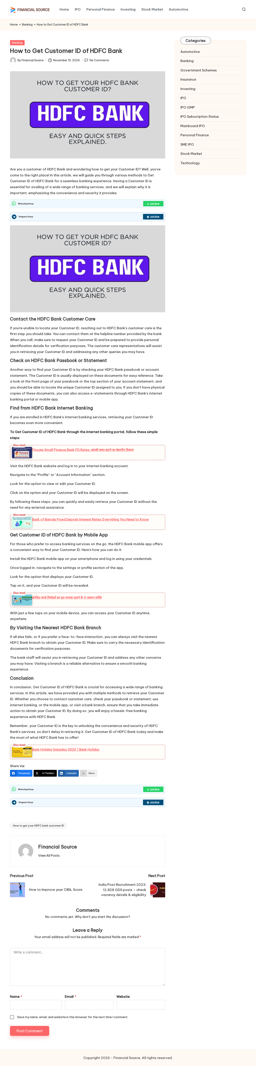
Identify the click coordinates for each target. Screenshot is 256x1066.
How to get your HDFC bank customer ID (38, 825)
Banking (27, 24)
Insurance (188, 79)
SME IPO (187, 144)
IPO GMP (187, 107)
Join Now (154, 203)
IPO (183, 98)
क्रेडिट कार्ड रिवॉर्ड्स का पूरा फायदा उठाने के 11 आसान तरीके (67, 597)
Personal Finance (194, 135)
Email (70, 996)
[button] (49, 855)
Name (16, 996)
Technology (190, 163)
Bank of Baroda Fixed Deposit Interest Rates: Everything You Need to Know (90, 519)
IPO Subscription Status (199, 117)
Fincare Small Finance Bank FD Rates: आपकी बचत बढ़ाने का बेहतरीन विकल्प (83, 450)
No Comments (99, 60)
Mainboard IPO (192, 126)
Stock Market (191, 154)
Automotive (190, 51)
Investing (187, 89)
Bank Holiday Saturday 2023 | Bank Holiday (65, 750)
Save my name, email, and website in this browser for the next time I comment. (72, 1017)
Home (14, 24)
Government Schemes (198, 70)
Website (123, 996)
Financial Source (57, 847)
